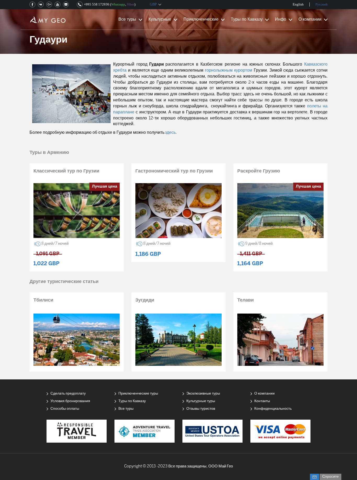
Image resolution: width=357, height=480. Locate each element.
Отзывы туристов (200, 408)
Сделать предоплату (68, 393)
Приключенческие (200, 19)
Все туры (127, 19)
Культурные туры (200, 401)
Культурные (159, 19)
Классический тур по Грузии (66, 171)
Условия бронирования (70, 401)
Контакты (262, 401)
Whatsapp (118, 4)
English (298, 4)
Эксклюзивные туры (203, 393)
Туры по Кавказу (247, 19)
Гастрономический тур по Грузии (174, 171)
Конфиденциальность (273, 408)
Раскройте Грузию (258, 171)
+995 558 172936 (96, 4)
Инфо (280, 19)
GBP (153, 4)
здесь (170, 133)
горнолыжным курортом (228, 70)
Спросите (330, 476)
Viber (130, 4)
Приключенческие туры (138, 393)
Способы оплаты (64, 408)
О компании (309, 19)
